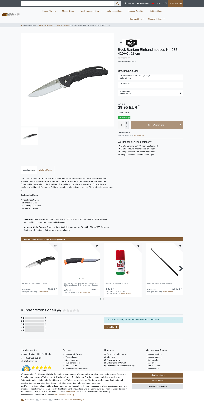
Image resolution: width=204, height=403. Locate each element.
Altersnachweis (113, 360)
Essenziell (29, 399)
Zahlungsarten (72, 360)
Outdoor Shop (156, 11)
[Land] (152, 3)
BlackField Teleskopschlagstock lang (159, 283)
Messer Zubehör (136, 11)
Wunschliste (125, 133)
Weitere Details (45, 170)
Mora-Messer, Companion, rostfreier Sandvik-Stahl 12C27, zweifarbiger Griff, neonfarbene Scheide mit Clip (81, 284)
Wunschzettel (71, 366)
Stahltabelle (153, 360)
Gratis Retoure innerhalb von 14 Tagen (138, 149)
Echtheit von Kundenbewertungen (122, 366)
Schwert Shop (135, 19)
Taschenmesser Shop (90, 11)
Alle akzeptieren (158, 375)
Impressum (70, 392)
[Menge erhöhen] (127, 123)
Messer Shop (68, 11)
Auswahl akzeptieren (157, 386)
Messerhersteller (155, 357)
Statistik (43, 399)
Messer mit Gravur (74, 354)
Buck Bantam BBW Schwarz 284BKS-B (35, 283)
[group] (81, 262)
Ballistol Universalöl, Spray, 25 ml (117, 283)
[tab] (29, 170)
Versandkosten (138, 135)
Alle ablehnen (157, 381)
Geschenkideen (155, 19)
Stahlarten (152, 363)
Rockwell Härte (154, 366)
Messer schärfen (155, 354)
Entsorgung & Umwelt (116, 363)
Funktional (58, 399)
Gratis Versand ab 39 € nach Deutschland (139, 146)
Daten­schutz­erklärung (64, 395)
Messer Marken (49, 11)
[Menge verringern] (127, 127)
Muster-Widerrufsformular (77, 369)
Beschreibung (29, 170)
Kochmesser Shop (114, 11)
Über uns (111, 357)
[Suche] (117, 3)
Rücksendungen (73, 363)
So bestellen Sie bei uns (117, 354)
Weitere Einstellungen (74, 399)
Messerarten (153, 369)
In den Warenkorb (156, 125)
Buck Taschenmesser (63, 25)
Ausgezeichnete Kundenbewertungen (137, 154)
